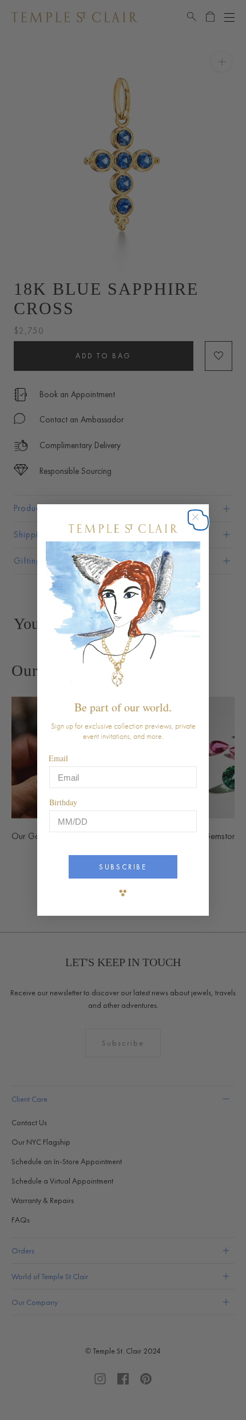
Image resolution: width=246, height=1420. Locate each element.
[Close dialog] (201, 523)
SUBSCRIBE (122, 867)
